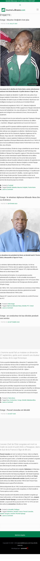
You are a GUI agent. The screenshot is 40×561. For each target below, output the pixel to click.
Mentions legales (20, 535)
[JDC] (13, 10)
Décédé (9, 187)
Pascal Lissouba (28, 511)
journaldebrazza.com (24, 543)
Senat (32, 306)
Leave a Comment (7, 190)
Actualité (10, 509)
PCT (28, 306)
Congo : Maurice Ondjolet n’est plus (14, 20)
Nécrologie (11, 304)
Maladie (14, 187)
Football (10, 185)
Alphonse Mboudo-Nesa (14, 306)
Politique (16, 509)
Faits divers (11, 398)
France (20, 511)
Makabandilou (31, 400)
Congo (19, 400)
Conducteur (13, 400)
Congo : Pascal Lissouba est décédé (15, 410)
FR (20, 5)
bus (8, 400)
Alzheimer (10, 511)
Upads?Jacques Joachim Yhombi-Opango (12, 513)
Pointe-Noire (32, 187)
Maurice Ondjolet (22, 187)
